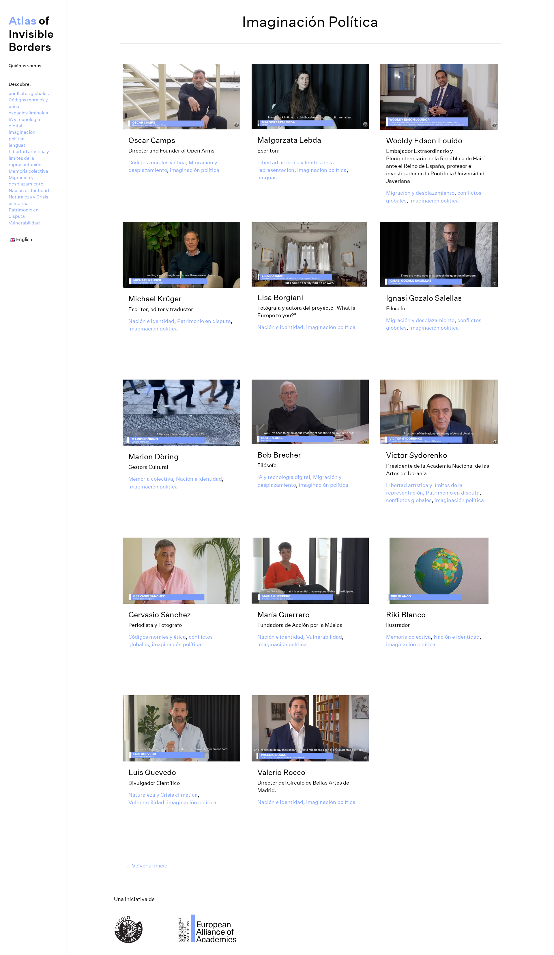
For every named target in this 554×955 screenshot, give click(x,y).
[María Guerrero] (310, 570)
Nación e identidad (29, 190)
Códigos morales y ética (28, 103)
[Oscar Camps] (181, 96)
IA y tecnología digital (24, 123)
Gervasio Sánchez (159, 614)
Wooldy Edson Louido (424, 140)
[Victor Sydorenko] (439, 411)
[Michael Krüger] (181, 254)
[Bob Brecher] (310, 411)
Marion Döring (153, 456)
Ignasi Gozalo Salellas (424, 297)
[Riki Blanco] (439, 570)
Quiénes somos (25, 65)
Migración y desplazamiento (26, 181)
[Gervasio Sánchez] (181, 570)
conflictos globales (29, 93)
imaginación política (22, 135)
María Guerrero (283, 614)
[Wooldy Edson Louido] (439, 96)
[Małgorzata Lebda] (310, 96)
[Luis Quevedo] (181, 728)
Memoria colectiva (28, 171)
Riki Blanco (406, 614)
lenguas (17, 145)
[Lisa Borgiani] (309, 253)
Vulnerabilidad (24, 223)
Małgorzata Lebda (289, 139)
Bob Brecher (279, 454)
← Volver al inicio (146, 866)
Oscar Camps (151, 140)
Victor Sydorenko (416, 455)
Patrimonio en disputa (24, 213)
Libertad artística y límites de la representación (29, 158)
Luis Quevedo (152, 772)
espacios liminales (28, 113)
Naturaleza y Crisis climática (28, 200)
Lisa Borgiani (280, 297)
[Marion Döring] (181, 412)
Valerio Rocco (281, 772)
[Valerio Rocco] (310, 728)
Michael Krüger (154, 298)
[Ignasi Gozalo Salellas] (439, 254)
